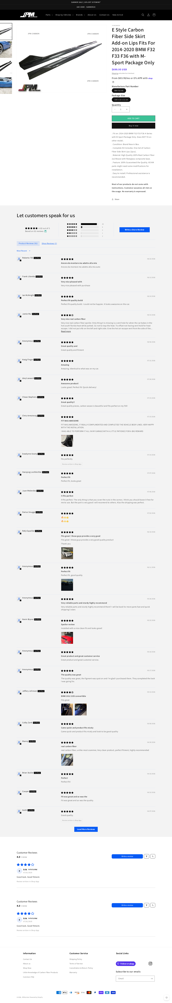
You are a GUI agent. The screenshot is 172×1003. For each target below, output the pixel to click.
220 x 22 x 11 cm (121, 99)
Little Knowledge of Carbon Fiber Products (40, 972)
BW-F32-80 (118, 90)
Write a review (127, 856)
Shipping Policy (76, 959)
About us (26, 963)
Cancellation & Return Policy (81, 968)
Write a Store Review (134, 229)
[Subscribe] (151, 979)
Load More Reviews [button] (86, 829)
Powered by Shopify (36, 997)
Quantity (116, 105)
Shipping (115, 73)
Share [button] (117, 199)
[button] (49, 15)
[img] (37, 228)
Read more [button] (66, 331)
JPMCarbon (25, 997)
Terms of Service (76, 963)
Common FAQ (28, 977)
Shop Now (27, 968)
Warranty (73, 972)
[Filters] (146, 856)
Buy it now (133, 125)
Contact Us (27, 959)
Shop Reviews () (49, 243)
